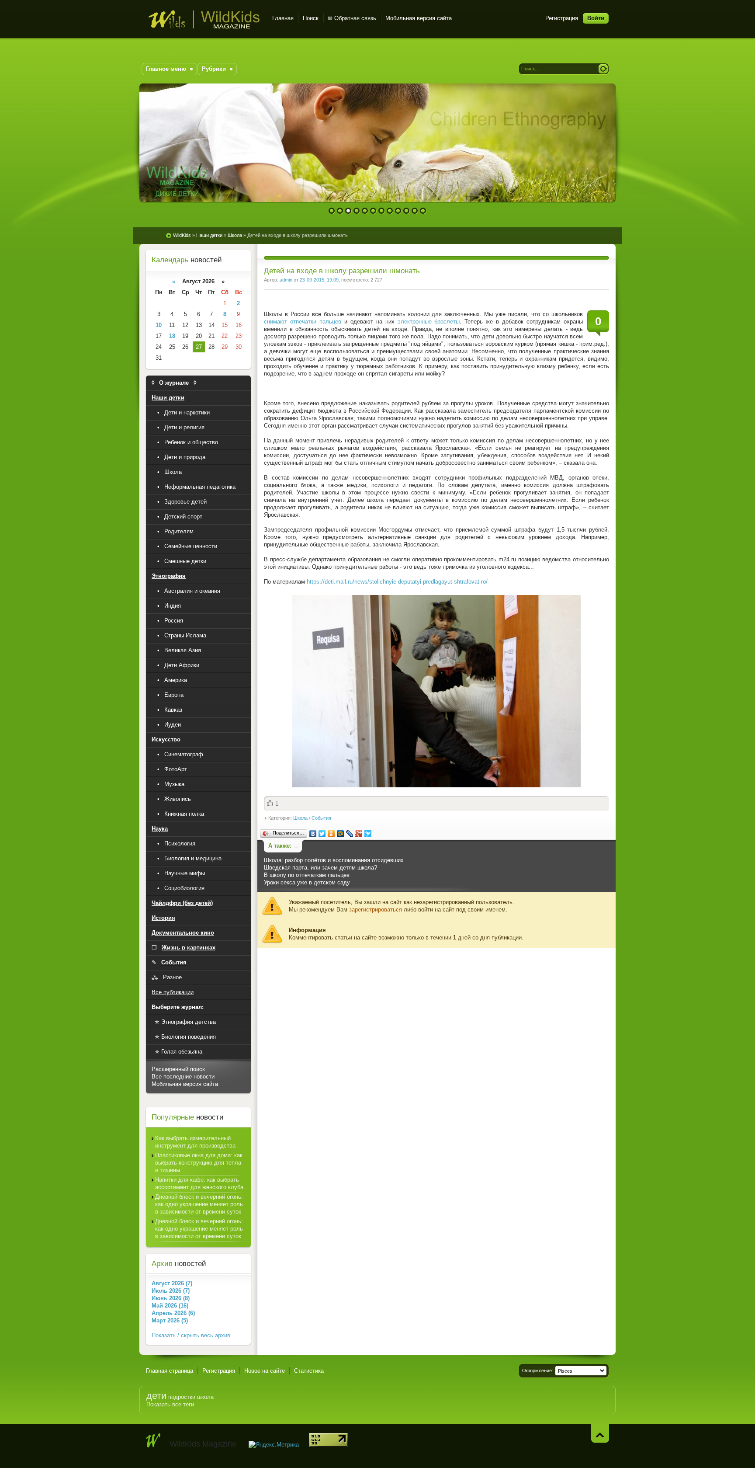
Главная (283, 18)
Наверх (600, 1433)
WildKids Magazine (204, 19)
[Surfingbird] (368, 833)
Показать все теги (170, 1404)
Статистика (309, 1370)
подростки (181, 1397)
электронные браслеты (429, 321)
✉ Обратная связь (352, 18)
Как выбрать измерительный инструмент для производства (195, 1142)
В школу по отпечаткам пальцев (307, 875)
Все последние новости (183, 1076)
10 (406, 211)
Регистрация (561, 18)
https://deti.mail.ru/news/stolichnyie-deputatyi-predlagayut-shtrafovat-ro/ (397, 581)
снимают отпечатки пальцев (302, 321)
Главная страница (169, 1370)
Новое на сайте (264, 1370)
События (321, 818)
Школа (300, 818)
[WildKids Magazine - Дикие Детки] (153, 1440)
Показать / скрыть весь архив (191, 1335)
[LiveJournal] (349, 833)
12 (423, 211)
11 (415, 211)
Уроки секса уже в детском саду (307, 882)
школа (205, 1397)
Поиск (311, 18)
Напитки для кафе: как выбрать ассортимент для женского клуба (199, 1183)
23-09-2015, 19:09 (319, 279)
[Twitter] (322, 833)
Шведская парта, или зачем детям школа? (320, 867)
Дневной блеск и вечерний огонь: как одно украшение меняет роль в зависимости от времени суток (199, 1204)
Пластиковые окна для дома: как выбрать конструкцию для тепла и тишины (198, 1162)
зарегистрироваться (375, 909)
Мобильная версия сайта (418, 18)
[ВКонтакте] (313, 833)
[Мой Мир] (340, 833)
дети (156, 1395)
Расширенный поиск (178, 1069)
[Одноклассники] (331, 833)
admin (286, 279)
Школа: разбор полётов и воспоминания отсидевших (334, 860)
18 (172, 336)
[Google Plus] (359, 833)
